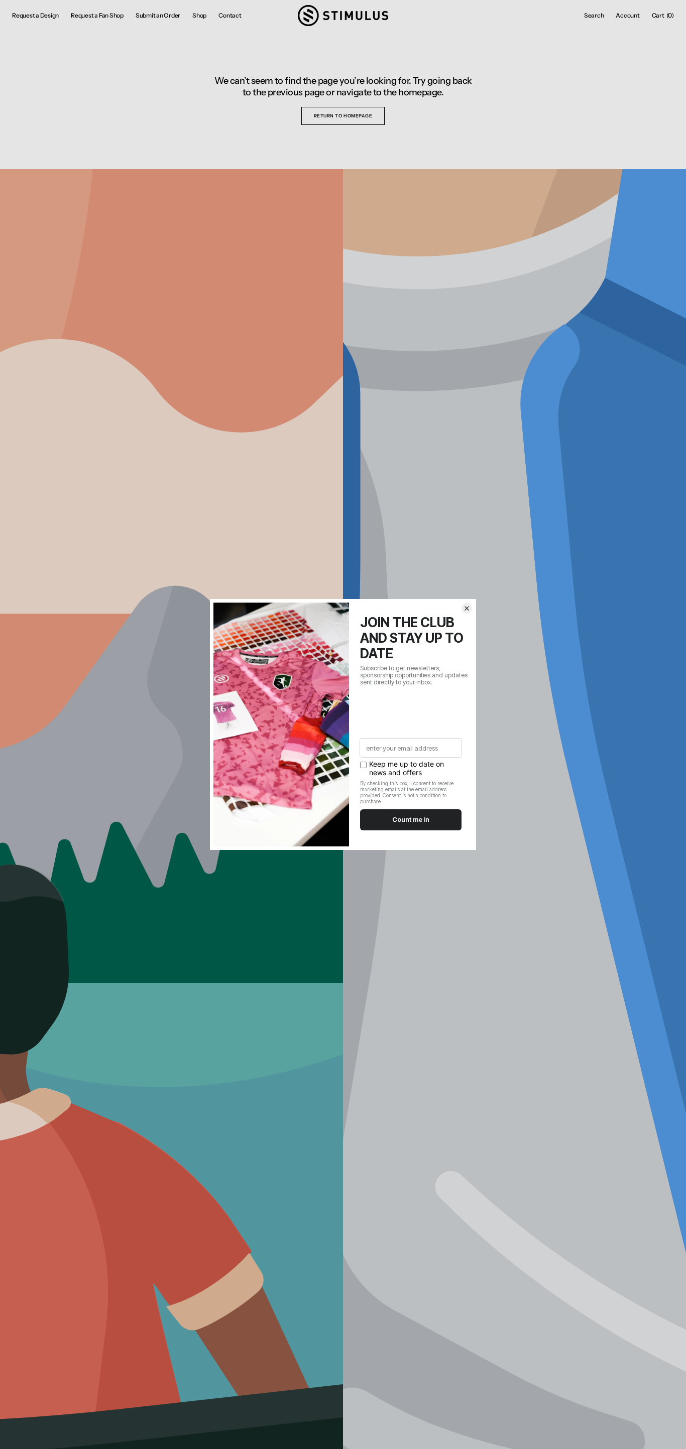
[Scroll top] (671, 1434)
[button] (594, 15)
